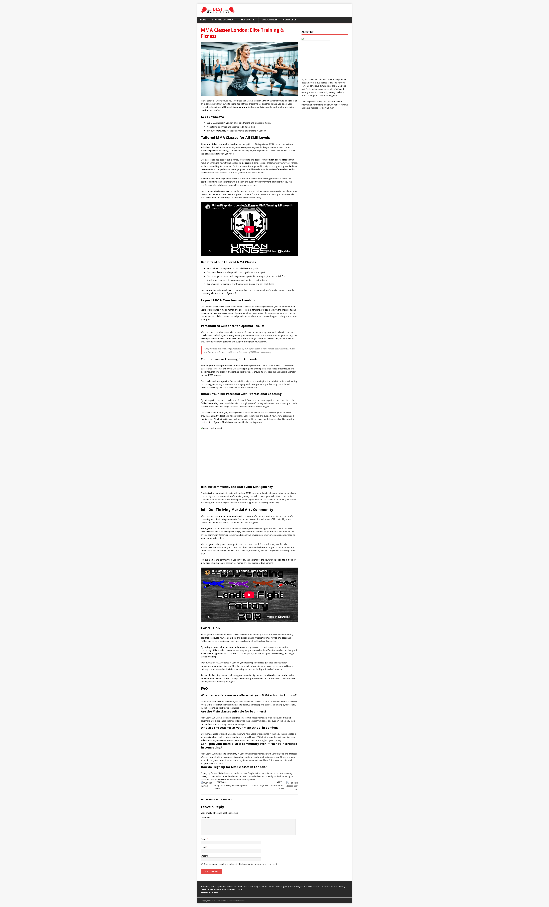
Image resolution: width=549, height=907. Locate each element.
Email (203, 847)
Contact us (289, 19)
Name (204, 839)
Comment (205, 817)
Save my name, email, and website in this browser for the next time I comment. (240, 864)
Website (204, 855)
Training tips (248, 19)
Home (203, 19)
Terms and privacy (209, 892)
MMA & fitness (269, 19)
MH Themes (239, 900)
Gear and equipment (223, 19)
